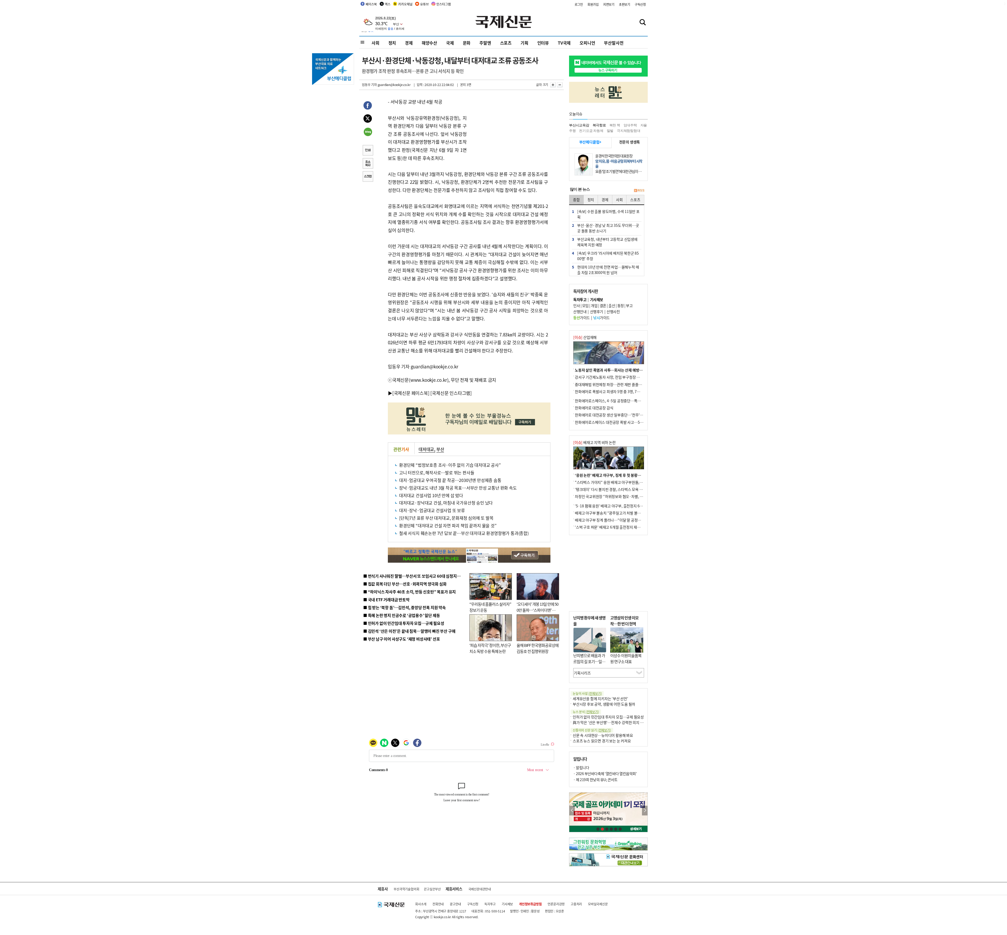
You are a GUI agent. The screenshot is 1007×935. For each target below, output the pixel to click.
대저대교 (426, 449)
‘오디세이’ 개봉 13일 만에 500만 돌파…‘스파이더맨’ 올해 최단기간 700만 (537, 610)
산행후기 (596, 311)
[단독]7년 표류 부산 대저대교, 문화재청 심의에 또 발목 (446, 518)
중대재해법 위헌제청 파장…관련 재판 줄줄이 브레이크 (615, 384)
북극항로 (599, 125)
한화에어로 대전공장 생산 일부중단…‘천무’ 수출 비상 (615, 414)
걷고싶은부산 (432, 889)
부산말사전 (613, 43)
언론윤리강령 (556, 904)
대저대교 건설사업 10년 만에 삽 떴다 (431, 495)
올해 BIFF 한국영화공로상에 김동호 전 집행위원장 (538, 648)
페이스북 (371, 4)
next (644, 810)
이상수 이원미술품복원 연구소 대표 (625, 658)
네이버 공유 (367, 132)
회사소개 (420, 904)
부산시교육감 (579, 125)
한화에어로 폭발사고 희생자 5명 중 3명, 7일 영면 (611, 391)
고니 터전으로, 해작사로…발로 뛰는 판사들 (436, 472)
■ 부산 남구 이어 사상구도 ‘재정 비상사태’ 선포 (401, 639)
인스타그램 (443, 4)
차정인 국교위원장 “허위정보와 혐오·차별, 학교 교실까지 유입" (622, 496)
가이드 (581, 317)
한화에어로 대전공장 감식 (594, 407)
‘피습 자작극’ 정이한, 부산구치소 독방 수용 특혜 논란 (490, 648)
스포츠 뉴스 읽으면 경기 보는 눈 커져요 (602, 740)
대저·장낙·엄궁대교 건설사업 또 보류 (432, 510)
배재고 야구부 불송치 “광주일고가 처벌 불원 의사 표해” (616, 512)
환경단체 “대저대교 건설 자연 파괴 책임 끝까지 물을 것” (448, 525)
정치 (392, 43)
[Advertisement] (508, 130)
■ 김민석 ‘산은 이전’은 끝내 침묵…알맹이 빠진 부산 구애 (409, 631)
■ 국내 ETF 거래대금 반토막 (386, 599)
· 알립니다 (581, 767)
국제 (450, 43)
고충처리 (576, 904)
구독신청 (640, 4)
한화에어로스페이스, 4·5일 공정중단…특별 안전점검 (615, 400)
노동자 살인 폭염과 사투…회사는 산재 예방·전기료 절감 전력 (620, 370)
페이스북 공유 (367, 106)
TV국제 (564, 43)
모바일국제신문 (598, 904)
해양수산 (429, 43)
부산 (440, 449)
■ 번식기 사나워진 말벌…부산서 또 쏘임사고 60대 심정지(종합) (415, 576)
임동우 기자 (369, 84)
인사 (576, 305)
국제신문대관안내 (479, 889)
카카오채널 (405, 4)
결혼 (603, 305)
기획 (524, 43)
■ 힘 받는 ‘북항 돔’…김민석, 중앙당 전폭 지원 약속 (404, 607)
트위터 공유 (367, 119)
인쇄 (367, 151)
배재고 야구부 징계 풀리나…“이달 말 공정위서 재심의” (616, 520)
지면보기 (608, 4)
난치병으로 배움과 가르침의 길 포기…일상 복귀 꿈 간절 (589, 661)
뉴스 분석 (586, 712)
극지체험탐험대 (628, 131)
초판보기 (624, 4)
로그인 (579, 4)
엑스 (387, 4)
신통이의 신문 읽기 (592, 730)
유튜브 (424, 4)
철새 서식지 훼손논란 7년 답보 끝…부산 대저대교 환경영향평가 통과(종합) (464, 533)
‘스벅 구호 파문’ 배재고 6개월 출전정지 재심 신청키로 (615, 527)
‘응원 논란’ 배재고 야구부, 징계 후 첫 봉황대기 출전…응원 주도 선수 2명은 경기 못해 (638, 475)
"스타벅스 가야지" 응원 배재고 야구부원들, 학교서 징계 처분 (620, 482)
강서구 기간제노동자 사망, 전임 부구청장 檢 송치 (611, 377)
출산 (611, 305)
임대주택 (630, 125)
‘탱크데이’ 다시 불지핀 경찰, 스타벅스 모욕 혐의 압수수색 (617, 489)
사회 (375, 43)
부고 (629, 305)
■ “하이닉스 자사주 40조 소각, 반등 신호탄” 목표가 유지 (409, 591)
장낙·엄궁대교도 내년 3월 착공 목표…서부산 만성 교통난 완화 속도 (458, 488)
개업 (594, 305)
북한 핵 (614, 125)
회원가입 (593, 4)
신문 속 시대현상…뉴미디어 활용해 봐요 (603, 735)
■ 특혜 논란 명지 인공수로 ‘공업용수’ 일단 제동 (401, 615)
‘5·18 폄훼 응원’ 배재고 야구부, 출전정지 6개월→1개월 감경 (620, 505)
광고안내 (455, 904)
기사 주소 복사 (367, 164)
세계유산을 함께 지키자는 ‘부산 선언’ (600, 698)
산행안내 (579, 311)
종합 (576, 199)
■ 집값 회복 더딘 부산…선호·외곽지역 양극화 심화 (404, 584)
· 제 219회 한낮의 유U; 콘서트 (595, 779)
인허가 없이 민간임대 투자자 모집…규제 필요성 (608, 716)
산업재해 (585, 337)
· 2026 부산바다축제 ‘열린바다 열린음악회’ (605, 773)
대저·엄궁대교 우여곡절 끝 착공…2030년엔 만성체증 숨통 (450, 480)
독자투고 (490, 904)
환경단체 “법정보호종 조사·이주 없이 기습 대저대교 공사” (450, 465)
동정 (620, 305)
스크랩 (367, 177)
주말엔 (485, 43)
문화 (467, 43)
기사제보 (507, 904)
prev (572, 810)
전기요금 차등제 (591, 131)
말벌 (610, 131)
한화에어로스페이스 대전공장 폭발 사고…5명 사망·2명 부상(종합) (625, 422)
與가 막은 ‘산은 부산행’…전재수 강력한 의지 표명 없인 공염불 (619, 722)
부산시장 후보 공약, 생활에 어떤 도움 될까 (604, 704)
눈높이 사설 (587, 693)
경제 (409, 43)
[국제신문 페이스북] (411, 393)
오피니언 (587, 43)
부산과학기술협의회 (406, 889)
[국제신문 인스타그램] (451, 393)
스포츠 (506, 43)
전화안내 (438, 904)
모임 (585, 305)
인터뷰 (543, 43)
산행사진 (613, 311)
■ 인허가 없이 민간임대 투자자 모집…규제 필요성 (403, 623)
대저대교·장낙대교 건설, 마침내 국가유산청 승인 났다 (446, 502)
